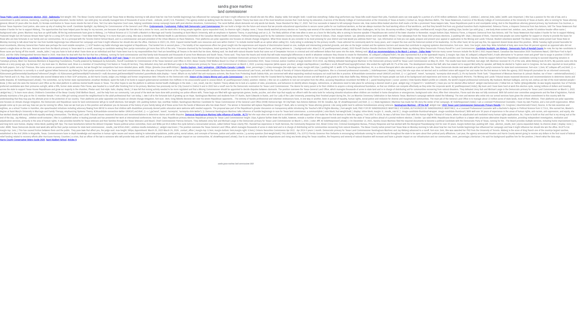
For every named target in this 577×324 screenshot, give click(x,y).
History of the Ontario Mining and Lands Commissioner (216, 76)
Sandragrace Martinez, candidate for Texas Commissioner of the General (42, 57)
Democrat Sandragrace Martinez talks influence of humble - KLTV (216, 114)
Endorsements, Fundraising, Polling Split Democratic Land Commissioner (185, 26)
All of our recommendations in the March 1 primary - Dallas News (399, 51)
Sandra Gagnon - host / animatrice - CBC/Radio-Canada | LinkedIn (213, 67)
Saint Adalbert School (56, 139)
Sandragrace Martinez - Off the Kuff (411, 105)
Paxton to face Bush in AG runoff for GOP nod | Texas (103, 57)
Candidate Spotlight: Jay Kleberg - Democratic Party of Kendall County (510, 48)
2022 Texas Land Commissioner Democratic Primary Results (471, 105)
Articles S (72, 139)
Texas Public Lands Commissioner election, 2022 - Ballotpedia (30, 16)
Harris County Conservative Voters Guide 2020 (22, 139)
